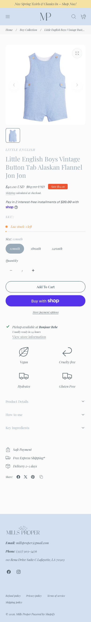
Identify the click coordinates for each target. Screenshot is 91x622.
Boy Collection (28, 30)
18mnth (38, 250)
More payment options (46, 312)
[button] (7, 16)
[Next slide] (77, 85)
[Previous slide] (14, 85)
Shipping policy (14, 602)
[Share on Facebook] (18, 477)
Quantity (12, 260)
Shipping (10, 193)
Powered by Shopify (43, 614)
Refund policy (13, 595)
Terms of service (56, 595)
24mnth (59, 250)
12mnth (15, 248)
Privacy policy (34, 595)
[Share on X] (25, 477)
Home (9, 30)
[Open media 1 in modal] (77, 53)
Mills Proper (23, 614)
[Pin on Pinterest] (33, 477)
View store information (29, 337)
